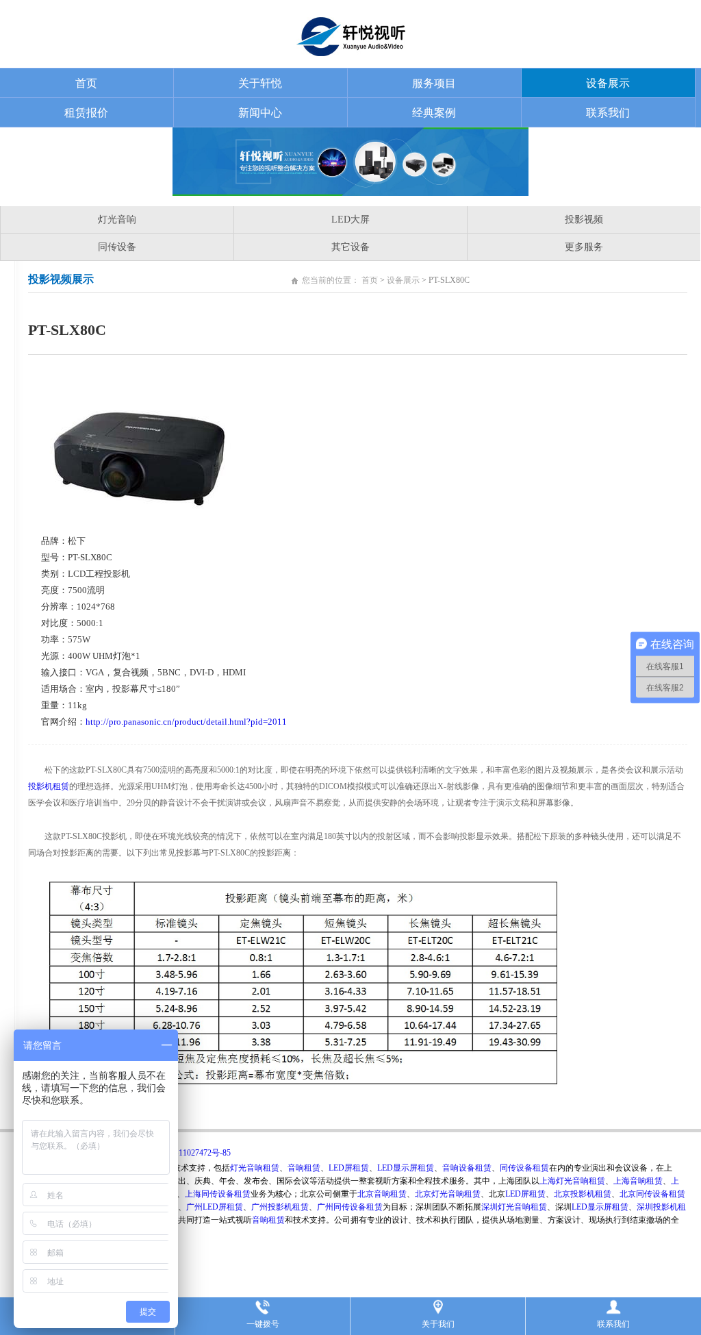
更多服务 (584, 247)
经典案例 (434, 112)
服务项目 (434, 83)
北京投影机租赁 (582, 1194)
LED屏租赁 (349, 1168)
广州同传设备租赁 (350, 1207)
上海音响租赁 (638, 1181)
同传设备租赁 (524, 1168)
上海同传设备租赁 (218, 1194)
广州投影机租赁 (280, 1207)
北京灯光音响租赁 (448, 1194)
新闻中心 (260, 112)
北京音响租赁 (382, 1194)
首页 (86, 83)
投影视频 (584, 219)
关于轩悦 (260, 83)
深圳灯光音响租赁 (514, 1207)
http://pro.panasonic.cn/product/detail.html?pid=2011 (186, 721)
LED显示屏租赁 (405, 1168)
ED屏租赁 (528, 1194)
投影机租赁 (48, 786)
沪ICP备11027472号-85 (190, 1153)
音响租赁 (304, 1168)
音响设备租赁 (467, 1168)
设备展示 (608, 83)
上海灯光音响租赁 (572, 1181)
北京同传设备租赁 (652, 1194)
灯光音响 (117, 219)
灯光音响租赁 (254, 1168)
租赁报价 (86, 112)
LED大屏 (350, 219)
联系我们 (608, 112)
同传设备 (117, 247)
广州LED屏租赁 (214, 1207)
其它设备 (350, 247)
